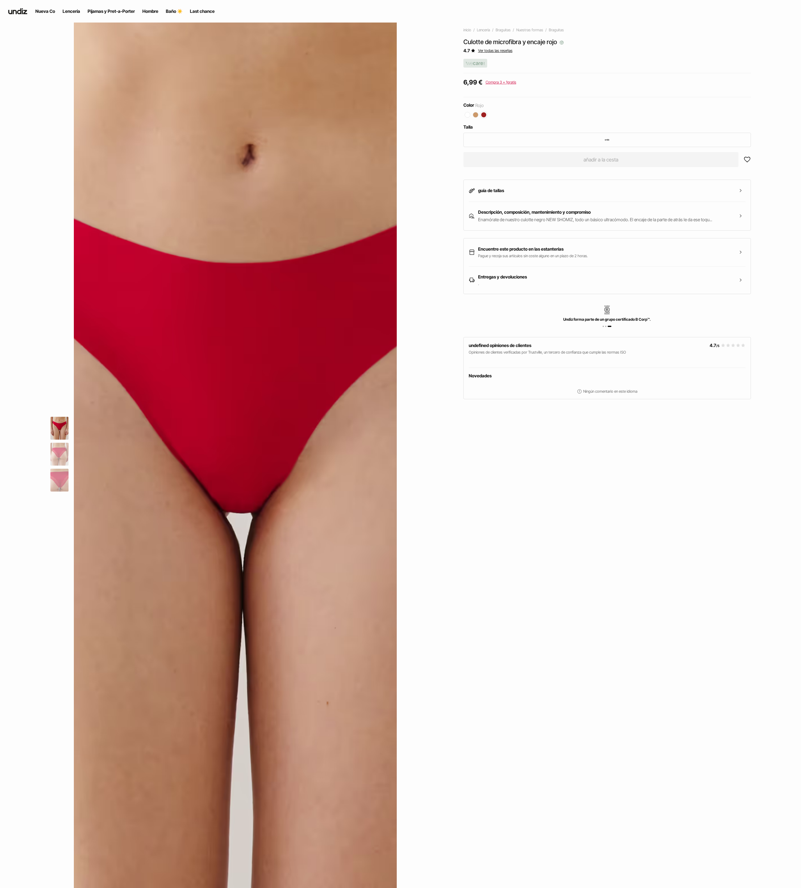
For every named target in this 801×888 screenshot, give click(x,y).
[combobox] (607, 140)
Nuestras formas (529, 30)
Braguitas (503, 30)
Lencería (483, 30)
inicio (467, 30)
